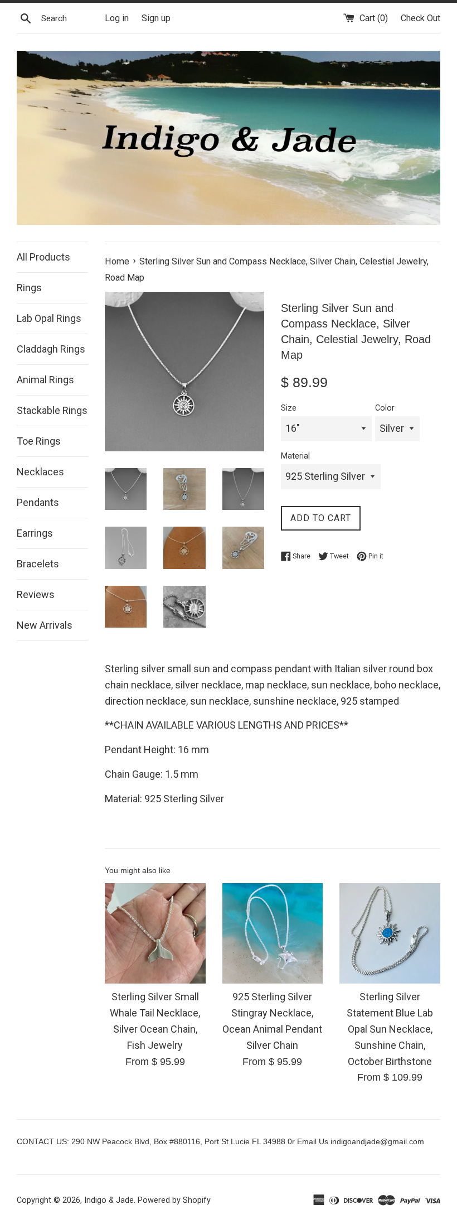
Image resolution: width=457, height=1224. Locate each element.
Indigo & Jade (109, 1200)
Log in (117, 18)
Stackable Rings (52, 410)
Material (295, 456)
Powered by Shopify (174, 1200)
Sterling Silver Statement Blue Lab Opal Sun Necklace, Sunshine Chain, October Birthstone (390, 1029)
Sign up (156, 18)
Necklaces (40, 472)
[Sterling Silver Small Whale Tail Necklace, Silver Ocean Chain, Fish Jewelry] (155, 933)
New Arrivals (44, 625)
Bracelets (38, 564)
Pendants (38, 502)
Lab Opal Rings (49, 318)
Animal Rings (45, 379)
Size (288, 408)
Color (385, 408)
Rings (29, 287)
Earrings (35, 533)
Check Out (420, 18)
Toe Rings (39, 441)
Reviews (36, 594)
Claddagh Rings (51, 349)
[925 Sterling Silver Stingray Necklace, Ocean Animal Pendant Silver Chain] (272, 933)
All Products (43, 257)
